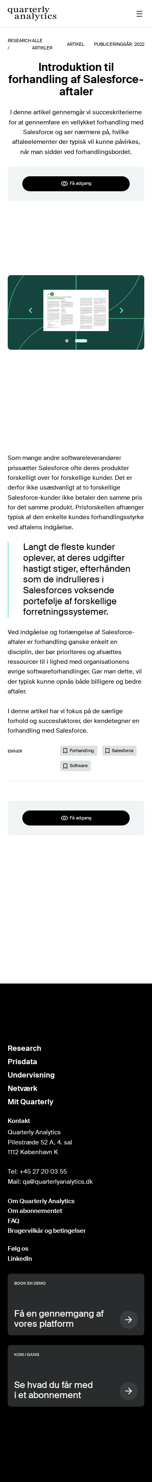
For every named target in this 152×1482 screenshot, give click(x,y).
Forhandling (82, 750)
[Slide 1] (67, 341)
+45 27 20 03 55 (43, 1172)
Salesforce (122, 750)
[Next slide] (121, 310)
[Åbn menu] (139, 14)
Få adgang (81, 183)
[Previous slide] (30, 310)
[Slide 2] (81, 341)
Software (79, 765)
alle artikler (42, 44)
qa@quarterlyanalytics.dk (58, 1182)
